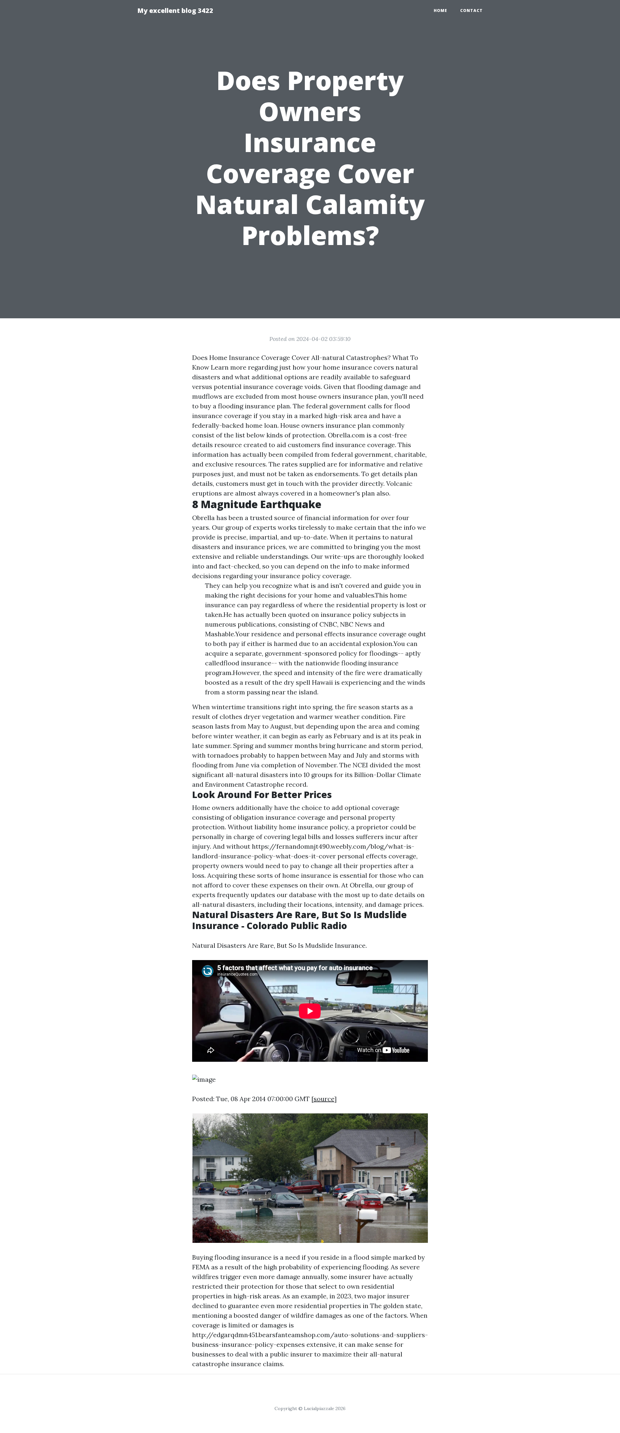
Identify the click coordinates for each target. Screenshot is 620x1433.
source (324, 1099)
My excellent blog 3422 (175, 10)
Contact (471, 10)
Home (440, 10)
